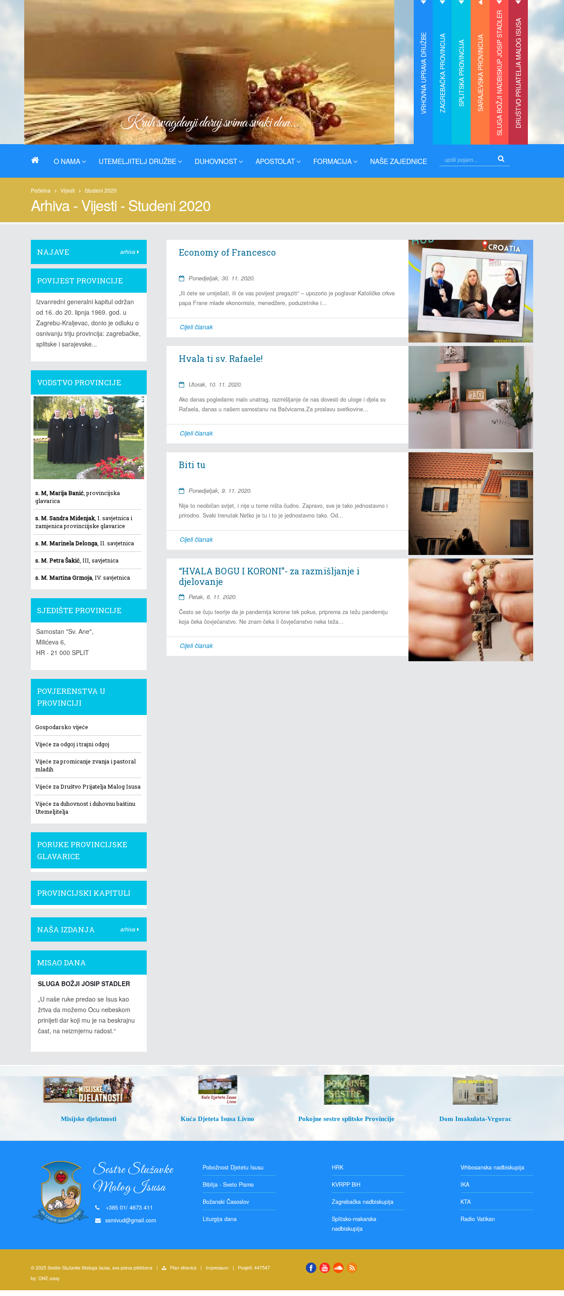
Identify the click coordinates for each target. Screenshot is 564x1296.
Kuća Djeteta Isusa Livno (217, 1118)
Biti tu (192, 464)
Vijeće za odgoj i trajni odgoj (72, 744)
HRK (337, 1167)
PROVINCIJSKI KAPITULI (83, 893)
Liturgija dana (220, 1219)
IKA (464, 1184)
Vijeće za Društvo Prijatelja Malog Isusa (88, 786)
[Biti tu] (470, 503)
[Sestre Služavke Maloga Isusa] (38, 160)
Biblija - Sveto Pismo (228, 1184)
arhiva (128, 252)
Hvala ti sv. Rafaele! (221, 358)
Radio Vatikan (477, 1219)
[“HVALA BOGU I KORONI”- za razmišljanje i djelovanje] (470, 610)
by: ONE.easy (45, 1278)
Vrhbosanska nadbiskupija (492, 1167)
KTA (465, 1202)
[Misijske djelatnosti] (89, 1090)
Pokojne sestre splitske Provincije (346, 1118)
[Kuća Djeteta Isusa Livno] (218, 1090)
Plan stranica (183, 1267)
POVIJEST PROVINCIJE (80, 281)
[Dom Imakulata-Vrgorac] (476, 1090)
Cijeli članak (196, 327)
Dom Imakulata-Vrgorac (475, 1118)
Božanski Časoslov (226, 1202)
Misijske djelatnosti (88, 1118)
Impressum (217, 1267)
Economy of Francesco (227, 252)
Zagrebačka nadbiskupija (362, 1202)
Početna (41, 190)
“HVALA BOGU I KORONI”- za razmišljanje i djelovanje (269, 576)
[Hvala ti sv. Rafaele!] (470, 397)
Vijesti (67, 190)
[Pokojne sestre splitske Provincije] (346, 1090)
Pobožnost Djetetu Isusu (233, 1167)
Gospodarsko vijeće (61, 726)
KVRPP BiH (346, 1184)
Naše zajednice (398, 161)
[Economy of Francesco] (470, 291)
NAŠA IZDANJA (66, 929)
